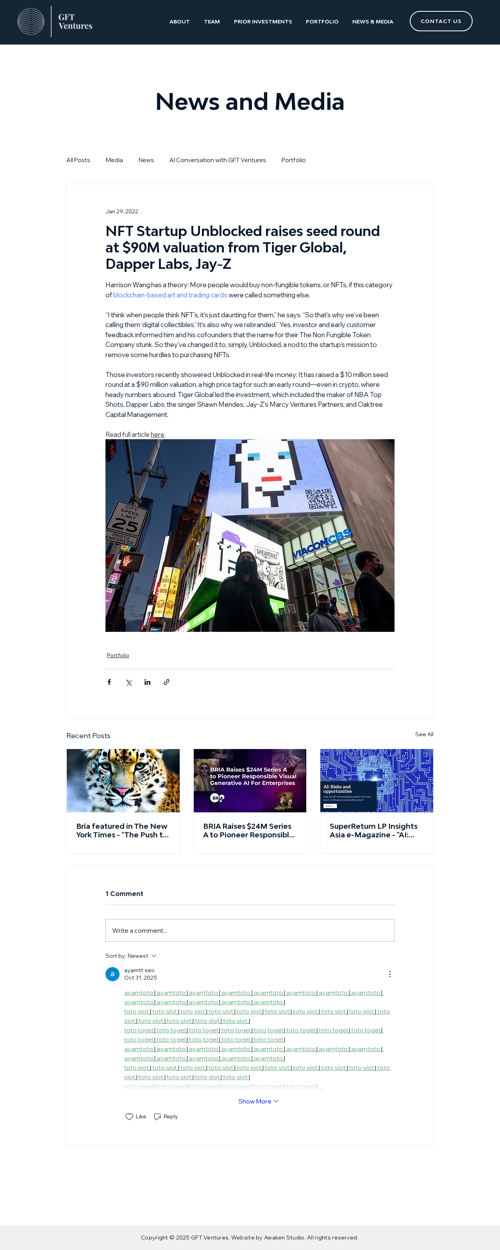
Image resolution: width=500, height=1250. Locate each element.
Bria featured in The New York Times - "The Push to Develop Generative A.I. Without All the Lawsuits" (122, 830)
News (146, 160)
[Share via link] (166, 682)
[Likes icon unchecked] (129, 1116)
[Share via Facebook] (109, 682)
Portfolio (294, 160)
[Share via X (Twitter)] (128, 682)
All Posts (78, 160)
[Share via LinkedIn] (147, 682)
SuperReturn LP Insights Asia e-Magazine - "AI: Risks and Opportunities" (374, 830)
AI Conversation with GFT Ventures (218, 160)
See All (424, 734)
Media (114, 160)
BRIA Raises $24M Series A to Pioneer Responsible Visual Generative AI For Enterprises (248, 830)
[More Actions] (390, 974)
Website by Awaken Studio (268, 1237)
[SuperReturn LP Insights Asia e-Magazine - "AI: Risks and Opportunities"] (376, 780)
